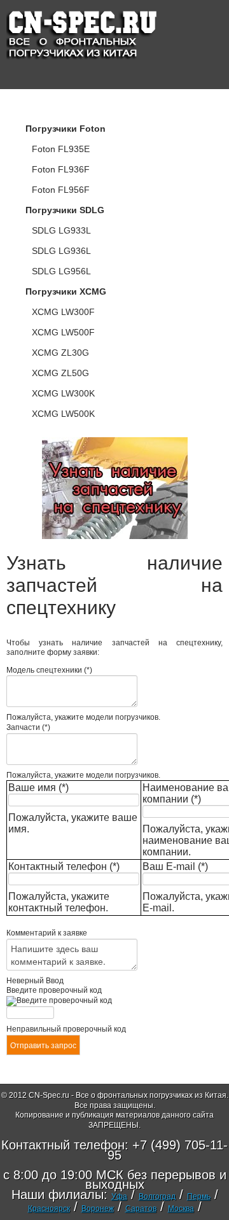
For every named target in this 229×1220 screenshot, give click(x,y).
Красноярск (49, 1208)
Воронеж (97, 1208)
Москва (181, 1208)
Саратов (140, 1208)
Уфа (119, 1196)
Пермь (199, 1196)
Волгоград (157, 1196)
